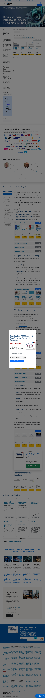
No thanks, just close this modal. (30, 365)
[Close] (34, 332)
